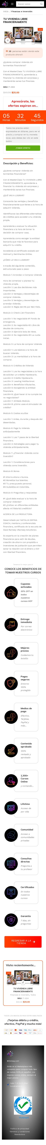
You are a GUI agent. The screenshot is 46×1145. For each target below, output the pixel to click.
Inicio (6, 11)
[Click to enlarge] (7, 40)
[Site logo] (5, 4)
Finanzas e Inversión (21, 11)
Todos (33, 995)
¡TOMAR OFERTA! (23, 148)
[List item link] (20, 1128)
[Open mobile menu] (12, 4)
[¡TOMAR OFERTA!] (23, 982)
